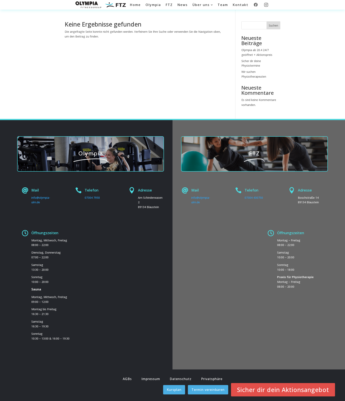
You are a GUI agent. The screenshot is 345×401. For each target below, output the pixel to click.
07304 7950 (92, 198)
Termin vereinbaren (208, 389)
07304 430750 (254, 198)
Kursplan (174, 389)
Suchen (273, 25)
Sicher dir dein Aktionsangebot (283, 390)
